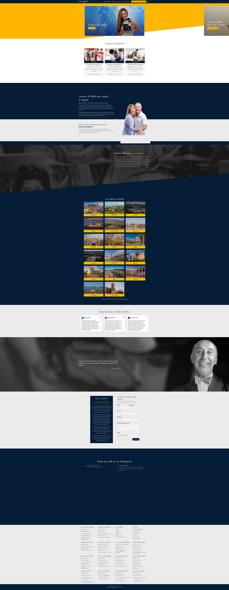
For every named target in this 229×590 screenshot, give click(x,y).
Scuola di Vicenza (102, 527)
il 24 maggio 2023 (87, 318)
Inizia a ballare (107, 1)
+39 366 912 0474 (103, 560)
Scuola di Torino (119, 571)
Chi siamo (118, 1)
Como (135, 215)
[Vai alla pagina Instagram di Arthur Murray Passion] (93, 527)
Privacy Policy (136, 537)
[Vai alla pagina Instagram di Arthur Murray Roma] (108, 571)
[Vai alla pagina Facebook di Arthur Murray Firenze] (107, 542)
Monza (94, 263)
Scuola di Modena (102, 556)
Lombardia (83, 538)
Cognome (131, 405)
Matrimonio (135, 62)
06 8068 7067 (102, 573)
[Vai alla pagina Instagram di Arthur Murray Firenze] (109, 542)
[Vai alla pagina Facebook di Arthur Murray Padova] (142, 556)
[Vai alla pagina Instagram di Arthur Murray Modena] (109, 556)
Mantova (135, 231)
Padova (114, 263)
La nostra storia (136, 532)
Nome (118, 405)
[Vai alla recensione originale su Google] (100, 317)
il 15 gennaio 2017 (134, 318)
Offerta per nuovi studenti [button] (138, 1)
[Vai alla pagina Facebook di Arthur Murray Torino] (124, 571)
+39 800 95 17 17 (85, 558)
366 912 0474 (102, 558)
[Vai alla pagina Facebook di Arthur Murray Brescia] (90, 542)
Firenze (93, 231)
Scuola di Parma (85, 571)
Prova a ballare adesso (94, 28)
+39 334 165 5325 (138, 575)
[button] (76, 20)
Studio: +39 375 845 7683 (122, 544)
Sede (118, 432)
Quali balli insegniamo (138, 529)
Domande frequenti (120, 537)
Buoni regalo (126, 1)
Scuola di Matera (137, 542)
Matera (93, 247)
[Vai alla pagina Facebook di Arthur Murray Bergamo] (91, 527)
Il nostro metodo (137, 530)
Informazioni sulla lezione (94, 74)
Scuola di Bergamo (85, 527)
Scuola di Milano (85, 556)
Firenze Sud (114, 231)
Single (93, 62)
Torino (114, 279)
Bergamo (93, 215)
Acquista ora (211, 28)
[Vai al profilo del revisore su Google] (82, 318)
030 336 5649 (85, 544)
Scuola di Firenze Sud (121, 542)
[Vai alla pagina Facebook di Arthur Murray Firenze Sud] (127, 542)
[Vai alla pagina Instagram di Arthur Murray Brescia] (92, 542)
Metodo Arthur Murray (122, 299)
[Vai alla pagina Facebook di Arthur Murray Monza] (124, 556)
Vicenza (93, 295)
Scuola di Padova (137, 556)
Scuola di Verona (137, 571)
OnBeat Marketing (119, 587)
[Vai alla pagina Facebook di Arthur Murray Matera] (142, 542)
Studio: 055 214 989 (103, 544)
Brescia (114, 215)
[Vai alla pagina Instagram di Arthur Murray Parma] (90, 571)
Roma (93, 279)
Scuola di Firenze (102, 542)
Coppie (114, 62)
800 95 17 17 (136, 558)
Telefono (119, 417)
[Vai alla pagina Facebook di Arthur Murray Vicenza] (107, 527)
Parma (135, 263)
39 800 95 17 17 (85, 529)
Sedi (113, 1)
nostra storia (112, 299)
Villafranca (114, 295)
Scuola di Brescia (85, 542)
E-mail (119, 411)
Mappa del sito (136, 538)
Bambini (118, 533)
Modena (135, 247)
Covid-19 (135, 535)
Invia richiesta (136, 439)
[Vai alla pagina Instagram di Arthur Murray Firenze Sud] (128, 542)
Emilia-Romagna (84, 582)
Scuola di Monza (120, 556)
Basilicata (144, 552)
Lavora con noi (136, 533)
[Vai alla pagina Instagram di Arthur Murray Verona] (143, 571)
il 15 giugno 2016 (110, 318)
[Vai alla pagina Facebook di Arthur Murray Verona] (142, 571)
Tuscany (117, 551)
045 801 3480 (136, 573)
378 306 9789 (85, 531)
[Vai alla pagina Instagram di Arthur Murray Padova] (144, 556)
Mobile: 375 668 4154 (103, 546)
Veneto (134, 567)
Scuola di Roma (102, 571)
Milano (114, 247)
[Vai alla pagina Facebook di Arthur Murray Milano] (90, 556)
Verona (135, 279)
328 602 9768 (136, 544)
